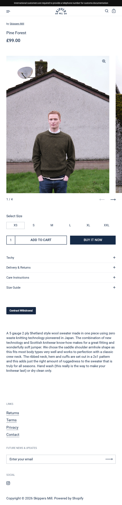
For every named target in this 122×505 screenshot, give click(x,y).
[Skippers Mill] (61, 11)
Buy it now (93, 240)
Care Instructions (17, 277)
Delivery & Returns (18, 267)
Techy (10, 257)
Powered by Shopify (68, 498)
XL (88, 225)
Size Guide (13, 287)
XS (15, 225)
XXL (106, 225)
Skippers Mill (17, 23)
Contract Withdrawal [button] (21, 310)
